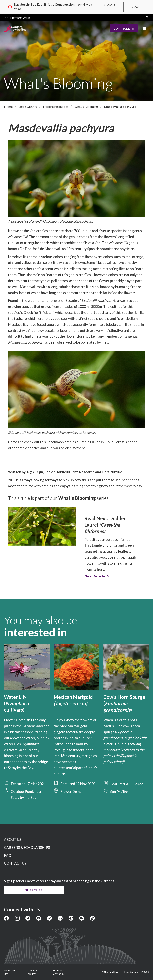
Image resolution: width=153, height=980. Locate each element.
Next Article (94, 576)
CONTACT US (15, 863)
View (134, 7)
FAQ (7, 855)
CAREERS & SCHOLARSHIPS (27, 847)
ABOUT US (12, 839)
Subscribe (33, 890)
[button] (147, 17)
